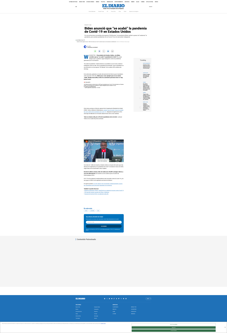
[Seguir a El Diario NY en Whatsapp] (123, 298)
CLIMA (114, 311)
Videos (156, 1)
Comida (142, 1)
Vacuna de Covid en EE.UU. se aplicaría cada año (96, 194)
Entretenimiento (119, 1)
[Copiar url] (112, 51)
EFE (90, 46)
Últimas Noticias (73, 1)
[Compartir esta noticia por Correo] (108, 51)
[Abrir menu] (76, 6)
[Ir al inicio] (80, 298)
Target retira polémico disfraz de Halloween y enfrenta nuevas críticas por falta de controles (146, 97)
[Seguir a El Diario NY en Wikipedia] (121, 298)
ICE (107, 11)
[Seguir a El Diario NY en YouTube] (112, 298)
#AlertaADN (87, 82)
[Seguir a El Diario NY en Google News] (116, 298)
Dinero (132, 1)
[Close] (225, 327)
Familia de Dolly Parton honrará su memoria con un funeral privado (147, 66)
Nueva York (82, 1)
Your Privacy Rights (173, 324)
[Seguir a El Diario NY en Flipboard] (119, 298)
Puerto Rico (113, 11)
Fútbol (125, 11)
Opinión (95, 318)
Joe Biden (92, 210)
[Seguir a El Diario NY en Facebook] (105, 298)
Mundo (97, 1)
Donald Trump (101, 11)
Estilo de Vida (149, 1)
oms (98, 210)
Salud (137, 1)
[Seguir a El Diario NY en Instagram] (109, 298)
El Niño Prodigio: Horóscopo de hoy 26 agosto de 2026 (146, 76)
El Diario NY (86, 24)
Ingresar (150, 6)
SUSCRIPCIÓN (133, 309)
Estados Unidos (90, 1)
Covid (86, 210)
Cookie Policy (103, 323)
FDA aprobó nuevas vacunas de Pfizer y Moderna (96, 192)
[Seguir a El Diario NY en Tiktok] (114, 298)
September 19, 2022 (96, 87)
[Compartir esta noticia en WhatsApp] (95, 51)
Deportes (127, 1)
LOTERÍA (114, 313)
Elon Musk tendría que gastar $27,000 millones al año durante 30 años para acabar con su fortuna (146, 87)
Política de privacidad (105, 229)
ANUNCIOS (133, 313)
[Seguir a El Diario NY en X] (107, 298)
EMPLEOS (114, 309)
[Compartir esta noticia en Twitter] (103, 51)
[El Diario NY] (113, 6)
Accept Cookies (174, 330)
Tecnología (78, 318)
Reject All (173, 327)
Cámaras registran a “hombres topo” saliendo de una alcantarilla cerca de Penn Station (146, 107)
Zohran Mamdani (92, 11)
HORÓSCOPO (133, 311)
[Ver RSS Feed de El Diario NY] (126, 298)
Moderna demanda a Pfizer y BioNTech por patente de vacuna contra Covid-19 (104, 190)
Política (103, 1)
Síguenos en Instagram (133, 11)
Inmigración (110, 1)
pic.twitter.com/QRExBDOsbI (90, 86)
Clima (120, 11)
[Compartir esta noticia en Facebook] (99, 51)
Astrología (145, 72)
